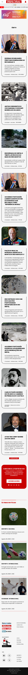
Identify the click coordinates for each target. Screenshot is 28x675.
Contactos (19, 625)
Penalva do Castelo (15, 405)
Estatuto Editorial (21, 623)
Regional (19, 640)
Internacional (14, 74)
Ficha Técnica (20, 627)
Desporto (4, 529)
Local (18, 638)
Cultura (19, 659)
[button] (6, 646)
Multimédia (19, 661)
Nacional (13, 122)
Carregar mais (14, 458)
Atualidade (7, 74)
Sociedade (7, 122)
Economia (19, 657)
